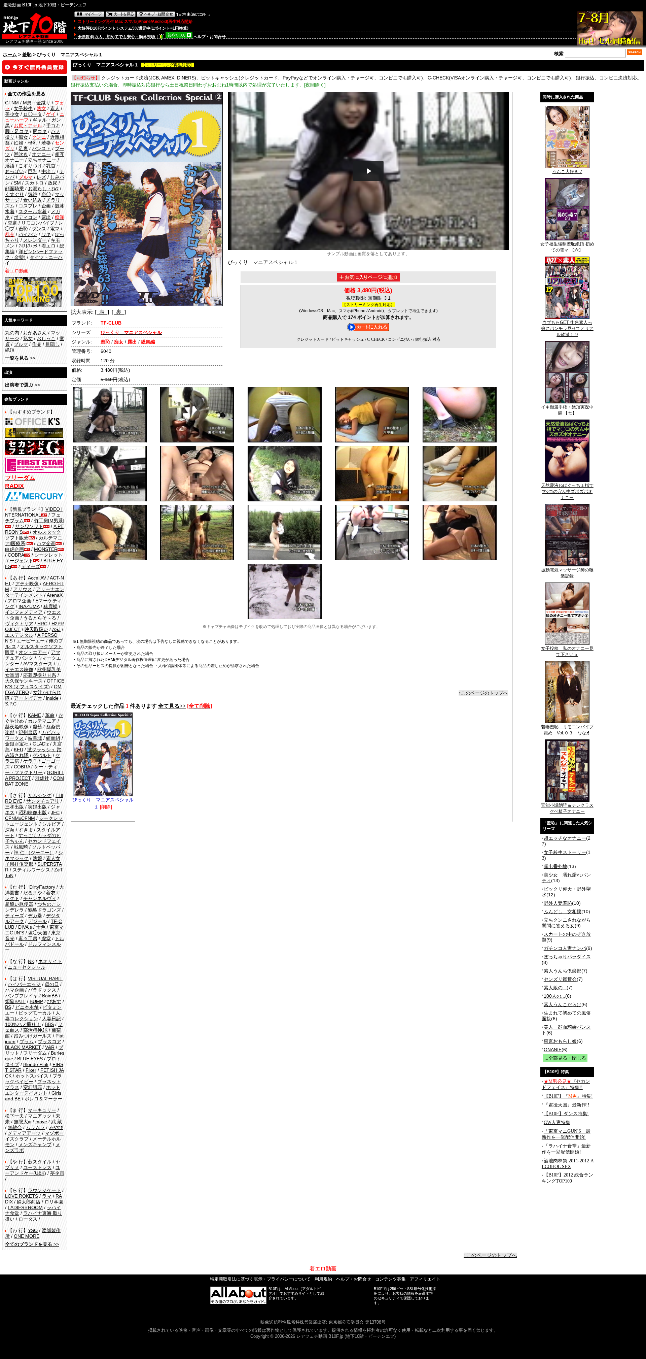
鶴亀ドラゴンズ (44, 910)
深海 (9, 829)
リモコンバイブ (37, 223)
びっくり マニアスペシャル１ (103, 803)
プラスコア (49, 1041)
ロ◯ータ (32, 114)
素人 (55, 108)
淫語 (9, 165)
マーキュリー (42, 1110)
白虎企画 (14, 549)
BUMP (36, 1001)
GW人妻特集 (557, 1122)
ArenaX (55, 595)
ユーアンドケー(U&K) (32, 1170)
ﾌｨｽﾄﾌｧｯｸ (28, 245)
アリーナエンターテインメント (34, 592)
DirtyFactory (42, 887)
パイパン (28, 234)
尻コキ (40, 131)
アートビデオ (28, 698)
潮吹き (21, 154)
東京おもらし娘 (560, 1041)
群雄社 (42, 778)
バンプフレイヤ (21, 995)
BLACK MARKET (23, 1047)
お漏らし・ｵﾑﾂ (43, 188)
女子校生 (23, 108)
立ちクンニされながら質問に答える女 (566, 922)
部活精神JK (35, 1030)
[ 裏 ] (119, 312)
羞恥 (27, 54)
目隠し (52, 344)
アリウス (22, 589)
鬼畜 (12, 223)
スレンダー (35, 240)
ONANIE (553, 1049)
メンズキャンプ (35, 1144)
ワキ (46, 234)
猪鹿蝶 (50, 606)
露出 (46, 217)
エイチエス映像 (33, 666)
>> (20, 358)
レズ (41, 177)
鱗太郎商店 (28, 1201)
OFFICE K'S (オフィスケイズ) (34, 683)
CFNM (12, 102)
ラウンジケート (44, 1190)
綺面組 (53, 738)
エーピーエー (30, 640)
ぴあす (54, 1001)
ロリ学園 (53, 1201)
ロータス (28, 1219)
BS (8, 1007)
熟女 (28, 338)
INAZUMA (29, 606)
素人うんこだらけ (562, 1004)
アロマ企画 (19, 600)
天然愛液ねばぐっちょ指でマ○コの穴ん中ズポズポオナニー (567, 491)
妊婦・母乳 (25, 142)
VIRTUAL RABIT (45, 978)
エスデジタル (19, 635)
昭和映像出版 (33, 812)
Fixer (31, 1070)
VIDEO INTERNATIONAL (34, 512)
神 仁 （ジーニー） (34, 852)
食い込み (32, 200)
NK (31, 961)
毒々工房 (28, 938)
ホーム (10, 54)
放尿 (52, 183)
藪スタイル (39, 1161)
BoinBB (50, 995)
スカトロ (34, 183)
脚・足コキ (17, 131)
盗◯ (46, 194)
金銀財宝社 (17, 744)
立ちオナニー (42, 160)
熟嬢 (37, 858)
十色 (40, 927)
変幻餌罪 (32, 1087)
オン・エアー (33, 652)
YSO (33, 1230)
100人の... (554, 996)
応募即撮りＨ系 (39, 675)
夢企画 (57, 1173)
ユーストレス (37, 1167)
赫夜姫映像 (17, 726)
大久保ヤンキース (24, 681)
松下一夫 (14, 1116)
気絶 (32, 194)
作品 (36, 344)
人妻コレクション (32, 1015)
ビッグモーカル (35, 1013)
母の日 (52, 984)
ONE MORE (26, 1236)
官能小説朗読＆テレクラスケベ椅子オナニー (567, 808)
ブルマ (21, 344)
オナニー (41, 154)
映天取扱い (36, 629)
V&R (50, 1047)
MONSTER (46, 549)
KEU (18, 749)
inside (52, 698)
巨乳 (32, 171)
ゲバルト (42, 755)
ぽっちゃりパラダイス (567, 956)
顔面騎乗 (14, 188)
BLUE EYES (30, 1058)
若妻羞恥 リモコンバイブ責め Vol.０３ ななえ (567, 729)
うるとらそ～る (39, 618)
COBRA (16, 555)
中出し (48, 171)
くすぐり (14, 194)
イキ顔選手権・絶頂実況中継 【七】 (567, 410)
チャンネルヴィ (39, 898)
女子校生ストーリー (565, 852)
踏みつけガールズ (32, 1035)
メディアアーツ (24, 1133)
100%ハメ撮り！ (23, 1024)
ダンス (39, 228)
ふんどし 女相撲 (562, 911)
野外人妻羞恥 (558, 903)
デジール (37, 921)
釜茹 (37, 726)
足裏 (23, 148)
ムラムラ (35, 1127)
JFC (55, 812)
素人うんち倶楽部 (562, 970)
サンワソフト (29, 526)
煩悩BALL (15, 1001)
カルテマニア (42, 721)
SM (17, 183)
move (41, 1121)
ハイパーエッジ (24, 984)
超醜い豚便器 (19, 904)
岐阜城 (35, 738)
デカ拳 (35, 915)
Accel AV (37, 578)
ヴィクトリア (19, 623)
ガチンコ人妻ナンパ (565, 948)
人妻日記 (51, 1018)
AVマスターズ (37, 663)
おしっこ (46, 338)
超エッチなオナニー (565, 838)
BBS (49, 1024)
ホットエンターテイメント (32, 1090)
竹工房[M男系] (49, 520)
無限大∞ (22, 1121)
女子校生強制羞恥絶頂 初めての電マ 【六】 (567, 247)
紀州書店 (28, 732)
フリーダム (35, 1053)
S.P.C (10, 703)
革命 (50, 715)
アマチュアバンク (32, 655)
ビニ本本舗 (27, 1007)
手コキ (53, 125)
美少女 (12, 114)
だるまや (32, 892)
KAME (34, 715)
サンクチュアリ (42, 801)
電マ (55, 228)
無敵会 (15, 1127)
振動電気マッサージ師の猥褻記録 (567, 572)
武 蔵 (56, 1121)
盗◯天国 (37, 932)
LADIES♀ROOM (25, 1207)
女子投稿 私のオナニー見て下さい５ (567, 651)
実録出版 (37, 806)
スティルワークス (31, 869)
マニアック (39, 1116)
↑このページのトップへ (483, 693)
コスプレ (28, 205)
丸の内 (12, 332)
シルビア (51, 824)
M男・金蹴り (36, 102)
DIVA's (25, 927)
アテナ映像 (27, 583)
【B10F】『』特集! (568, 1096)
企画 (46, 205)
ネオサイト (50, 961)
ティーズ (30, 566)
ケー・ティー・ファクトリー (31, 769)
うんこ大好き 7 (567, 171)
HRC (42, 623)
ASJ (56, 629)
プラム (27, 1041)
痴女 (23, 137)
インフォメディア (24, 612)
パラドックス (42, 990)
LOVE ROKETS (21, 1196)
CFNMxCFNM (20, 818)
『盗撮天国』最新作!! (566, 1104)
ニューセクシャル (26, 967)
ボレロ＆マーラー (43, 1098)
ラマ (46, 1196)
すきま (26, 829)
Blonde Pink (35, 1064)
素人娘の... (555, 987)
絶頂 (9, 350)
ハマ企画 (46, 543)
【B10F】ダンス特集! (566, 1113)
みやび (56, 1127)
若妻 (46, 142)
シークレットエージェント (34, 821)
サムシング (39, 795)
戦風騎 (21, 847)
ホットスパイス (31, 1076)
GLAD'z (41, 744)
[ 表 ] (102, 312)
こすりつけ (30, 165)
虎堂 (46, 938)
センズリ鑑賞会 (560, 979)
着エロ (48, 245)
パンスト (41, 148)
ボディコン (25, 217)
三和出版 (14, 806)
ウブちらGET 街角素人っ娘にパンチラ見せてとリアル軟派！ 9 (567, 328)
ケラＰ (30, 761)
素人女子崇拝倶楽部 (32, 861)
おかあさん (35, 332)
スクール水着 (33, 211)
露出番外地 (555, 866)
